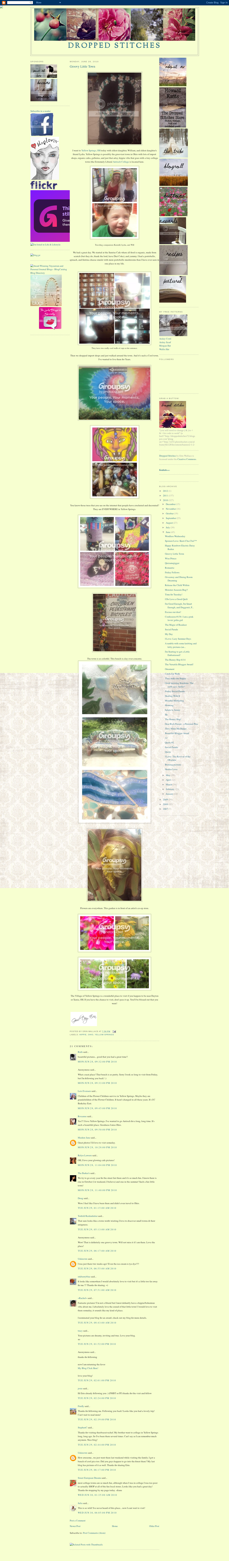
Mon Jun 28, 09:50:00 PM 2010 (97, 1129)
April (168, 779)
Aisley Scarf (165, 342)
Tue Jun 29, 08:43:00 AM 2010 (97, 1322)
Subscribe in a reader (40, 111)
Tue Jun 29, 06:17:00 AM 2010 (97, 1250)
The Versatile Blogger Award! (179, 664)
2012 (166, 490)
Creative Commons (186, 459)
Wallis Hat (164, 349)
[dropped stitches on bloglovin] (44, 179)
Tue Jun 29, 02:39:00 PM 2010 (97, 1419)
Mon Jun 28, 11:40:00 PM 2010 (97, 1190)
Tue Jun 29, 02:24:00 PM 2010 (97, 1398)
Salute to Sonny (172, 709)
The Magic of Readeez (176, 624)
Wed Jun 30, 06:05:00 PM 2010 (97, 1512)
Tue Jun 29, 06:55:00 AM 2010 (97, 1268)
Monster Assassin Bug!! (176, 589)
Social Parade (171, 629)
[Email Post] (114, 1031)
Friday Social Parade (175, 691)
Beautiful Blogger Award (177, 733)
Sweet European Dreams (89, 1477)
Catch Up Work (172, 673)
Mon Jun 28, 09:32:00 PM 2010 (97, 1061)
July (168, 527)
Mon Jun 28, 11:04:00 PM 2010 (97, 1165)
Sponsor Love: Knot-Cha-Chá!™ (181, 540)
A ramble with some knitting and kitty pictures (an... (181, 645)
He (166, 714)
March (169, 784)
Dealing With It (172, 696)
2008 (166, 804)
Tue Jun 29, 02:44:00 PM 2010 (97, 1444)
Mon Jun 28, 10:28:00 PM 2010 (97, 1147)
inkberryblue (84, 1276)
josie (80, 1388)
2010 (166, 500)
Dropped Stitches (167, 455)
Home (115, 1526)
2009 (166, 799)
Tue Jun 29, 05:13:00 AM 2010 (97, 1229)
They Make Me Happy (176, 728)
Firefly (81, 1406)
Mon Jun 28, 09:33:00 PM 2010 (97, 1083)
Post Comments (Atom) (94, 1532)
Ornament (169, 669)
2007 (166, 808)
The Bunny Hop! (173, 719)
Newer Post (75, 1526)
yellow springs (104, 1035)
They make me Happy (175, 678)
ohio (90, 1035)
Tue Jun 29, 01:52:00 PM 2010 (97, 1344)
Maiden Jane (84, 1137)
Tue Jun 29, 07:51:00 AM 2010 (97, 1290)
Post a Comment (78, 1520)
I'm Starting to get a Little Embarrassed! (177, 653)
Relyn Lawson (85, 1155)
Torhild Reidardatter (88, 1216)
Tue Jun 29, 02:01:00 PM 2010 (97, 1380)
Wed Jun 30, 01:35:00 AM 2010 (97, 1494)
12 (166, 737)
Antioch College (121, 161)
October (170, 513)
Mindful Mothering (174, 700)
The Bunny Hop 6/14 (175, 659)
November (171, 508)
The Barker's (84, 1173)
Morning (169, 705)
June (168, 532)
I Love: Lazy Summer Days (178, 638)
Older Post (154, 1526)
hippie (83, 1035)
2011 (166, 495)
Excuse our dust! (173, 612)
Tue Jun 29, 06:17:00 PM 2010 (97, 1469)
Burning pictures (173, 764)
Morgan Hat (165, 345)
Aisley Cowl (165, 338)
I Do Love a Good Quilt (176, 599)
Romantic (169, 567)
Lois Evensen (84, 1091)
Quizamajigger (172, 563)
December (171, 504)
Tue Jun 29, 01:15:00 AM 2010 (97, 1207)
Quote (168, 751)
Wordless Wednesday (175, 536)
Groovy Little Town (82, 66)
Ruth (80, 1052)
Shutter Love (171, 769)
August (169, 522)
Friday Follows (172, 572)
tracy (80, 1330)
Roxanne (82, 1116)
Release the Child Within (177, 585)
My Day (169, 634)
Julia (80, 1503)
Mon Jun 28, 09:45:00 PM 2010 (97, 1108)
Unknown (82, 1258)
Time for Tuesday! (173, 594)
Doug (80, 1198)
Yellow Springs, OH (90, 150)
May (168, 775)
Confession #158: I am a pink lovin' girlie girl (179, 618)
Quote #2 (169, 742)
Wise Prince (170, 558)
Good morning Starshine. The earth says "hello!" (179, 684)
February (170, 789)
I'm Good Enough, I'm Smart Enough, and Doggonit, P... (179, 605)
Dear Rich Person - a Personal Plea (181, 723)
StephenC (82, 1427)
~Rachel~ (82, 1298)
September (171, 518)
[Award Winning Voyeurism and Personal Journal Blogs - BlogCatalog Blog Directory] (50, 272)
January (170, 793)
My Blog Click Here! (88, 1368)
